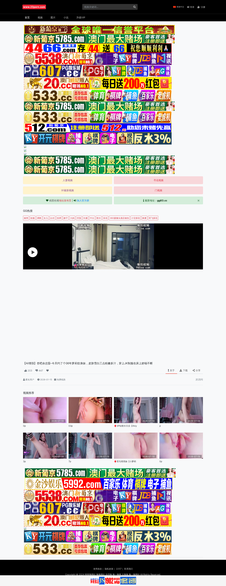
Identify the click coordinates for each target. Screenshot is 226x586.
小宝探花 (135, 218)
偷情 (26, 218)
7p (70, 461)
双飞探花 (153, 218)
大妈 (72, 218)
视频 (40, 17)
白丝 (52, 218)
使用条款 (97, 568)
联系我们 (128, 568)
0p (24, 425)
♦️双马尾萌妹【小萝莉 (125, 461)
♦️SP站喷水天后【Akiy (125, 425)
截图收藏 (60, 200)
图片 (53, 17)
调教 (39, 218)
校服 (32, 218)
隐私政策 (109, 568)
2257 (118, 568)
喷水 (99, 218)
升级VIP (80, 17)
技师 (59, 218)
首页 (27, 17)
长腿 (85, 218)
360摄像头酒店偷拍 (119, 218)
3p (24, 461)
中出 (92, 218)
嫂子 (65, 218)
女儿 (46, 218)
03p (71, 425)
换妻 (144, 218)
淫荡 (79, 218)
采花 (105, 218)
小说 (65, 17)
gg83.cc (162, 200)
